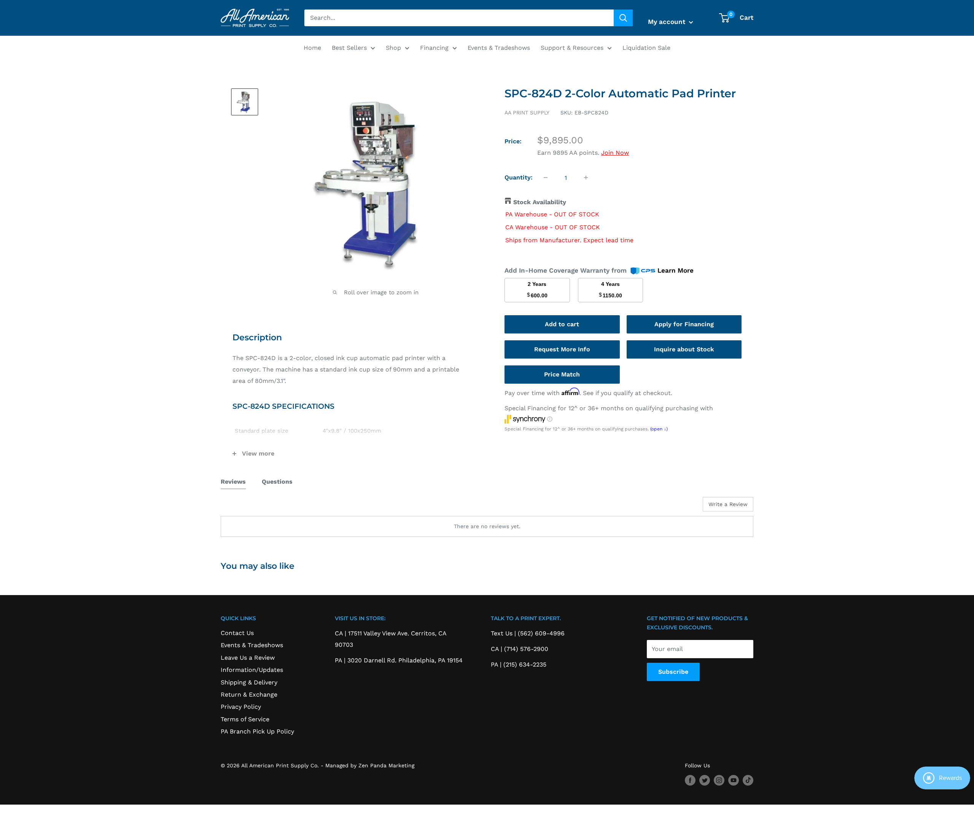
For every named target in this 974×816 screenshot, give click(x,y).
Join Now (615, 152)
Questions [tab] (277, 481)
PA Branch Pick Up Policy (257, 731)
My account (667, 21)
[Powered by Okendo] (255, 506)
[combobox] (459, 18)
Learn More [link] (675, 270)
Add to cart (562, 324)
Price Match (562, 374)
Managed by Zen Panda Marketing (369, 765)
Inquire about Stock (684, 349)
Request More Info (562, 349)
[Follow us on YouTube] (733, 780)
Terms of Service (245, 719)
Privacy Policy (241, 706)
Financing (434, 47)
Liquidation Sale (646, 47)
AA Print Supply (527, 113)
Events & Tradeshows (499, 47)
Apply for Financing (684, 324)
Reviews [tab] (233, 481)
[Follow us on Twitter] (704, 780)
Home (312, 47)
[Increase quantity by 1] (586, 178)
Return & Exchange (249, 694)
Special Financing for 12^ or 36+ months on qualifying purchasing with (609, 408)
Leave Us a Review (248, 657)
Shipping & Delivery (249, 682)
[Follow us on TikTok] (748, 780)
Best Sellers (349, 47)
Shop (393, 47)
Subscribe (673, 671)
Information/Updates (252, 669)
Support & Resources (572, 47)
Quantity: (519, 177)
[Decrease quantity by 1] (546, 178)
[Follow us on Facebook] (690, 780)
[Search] (623, 18)
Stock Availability (539, 202)
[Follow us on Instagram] (719, 780)
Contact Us (237, 633)
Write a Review (728, 504)
